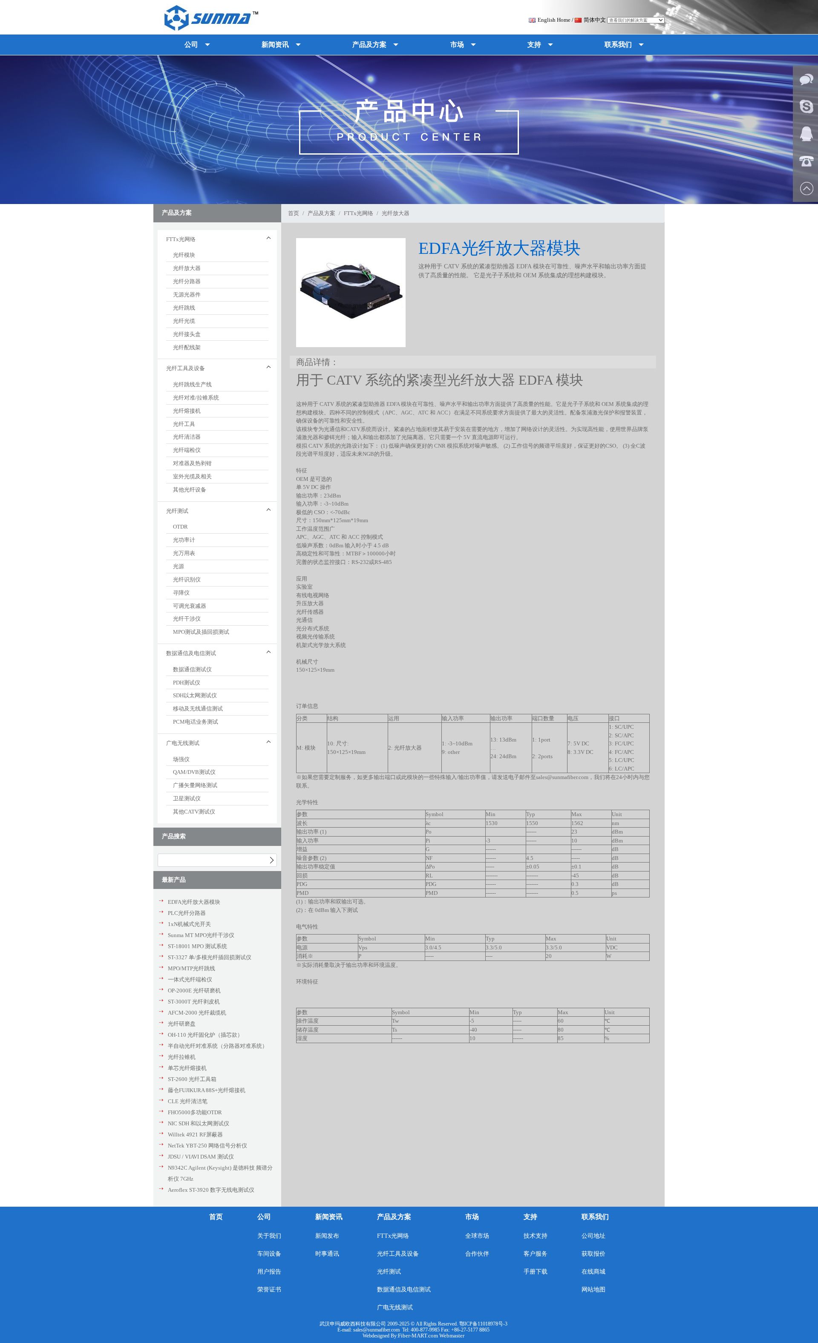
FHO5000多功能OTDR (195, 1112)
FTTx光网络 (358, 213)
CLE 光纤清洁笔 (187, 1101)
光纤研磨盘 (182, 1024)
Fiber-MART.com (418, 1335)
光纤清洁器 (187, 437)
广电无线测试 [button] (182, 743)
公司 (264, 1216)
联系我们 (595, 1216)
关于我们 (269, 1236)
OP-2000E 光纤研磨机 (194, 990)
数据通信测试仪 (192, 669)
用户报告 (269, 1271)
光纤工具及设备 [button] (185, 368)
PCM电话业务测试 (195, 722)
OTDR (180, 526)
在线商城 (593, 1271)
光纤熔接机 (187, 411)
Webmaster (451, 1335)
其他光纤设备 (189, 489)
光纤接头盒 (187, 334)
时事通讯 (327, 1254)
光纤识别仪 (187, 579)
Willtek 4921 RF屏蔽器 (195, 1134)
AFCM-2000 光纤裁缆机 (197, 1012)
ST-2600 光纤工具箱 (192, 1079)
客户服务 (535, 1254)
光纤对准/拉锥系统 (196, 397)
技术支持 (535, 1236)
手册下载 (535, 1271)
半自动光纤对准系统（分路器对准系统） (218, 1046)
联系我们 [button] (618, 44)
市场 (472, 1216)
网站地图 (593, 1289)
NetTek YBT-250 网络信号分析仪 (207, 1145)
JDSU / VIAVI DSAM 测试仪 (201, 1156)
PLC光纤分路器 (187, 913)
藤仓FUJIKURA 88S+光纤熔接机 (206, 1090)
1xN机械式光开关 (189, 924)
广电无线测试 (395, 1307)
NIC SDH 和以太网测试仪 (198, 1123)
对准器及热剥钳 (192, 463)
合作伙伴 (477, 1254)
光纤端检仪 (187, 450)
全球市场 (477, 1236)
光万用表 (184, 553)
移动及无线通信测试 (198, 708)
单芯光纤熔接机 (187, 1068)
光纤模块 (184, 255)
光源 (178, 566)
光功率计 (184, 540)
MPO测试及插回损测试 (201, 632)
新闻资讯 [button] (275, 44)
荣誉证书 (269, 1289)
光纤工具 (184, 424)
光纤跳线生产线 (192, 384)
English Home (554, 20)
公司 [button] (191, 44)
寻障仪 (181, 593)
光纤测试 (389, 1271)
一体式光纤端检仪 (190, 979)
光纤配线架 (187, 347)
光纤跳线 (184, 308)
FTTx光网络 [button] (181, 239)
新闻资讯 (329, 1216)
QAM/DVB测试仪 (194, 772)
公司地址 (593, 1236)
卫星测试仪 (187, 798)
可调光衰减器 (189, 606)
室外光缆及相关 (192, 476)
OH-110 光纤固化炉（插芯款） (205, 1035)
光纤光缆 (184, 321)
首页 (293, 213)
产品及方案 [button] (369, 44)
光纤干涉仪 (187, 618)
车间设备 (269, 1254)
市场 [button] (457, 44)
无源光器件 (187, 294)
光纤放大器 (187, 268)
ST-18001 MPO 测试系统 (197, 946)
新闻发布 (327, 1236)
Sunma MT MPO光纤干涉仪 (201, 935)
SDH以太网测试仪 (195, 695)
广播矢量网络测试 (195, 785)
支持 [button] (534, 44)
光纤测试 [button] (177, 511)
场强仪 (181, 759)
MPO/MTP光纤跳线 (191, 968)
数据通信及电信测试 (404, 1289)
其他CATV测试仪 (194, 811)
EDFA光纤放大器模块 (194, 902)
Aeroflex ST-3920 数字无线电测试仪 (211, 1190)
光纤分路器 (187, 281)
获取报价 (593, 1254)
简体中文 (595, 20)
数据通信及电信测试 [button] (191, 653)
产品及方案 (321, 213)
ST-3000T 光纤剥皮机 (194, 1001)
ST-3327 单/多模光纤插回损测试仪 (209, 957)
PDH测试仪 (186, 682)
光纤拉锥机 (182, 1057)
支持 (530, 1216)
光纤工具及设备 (398, 1254)
